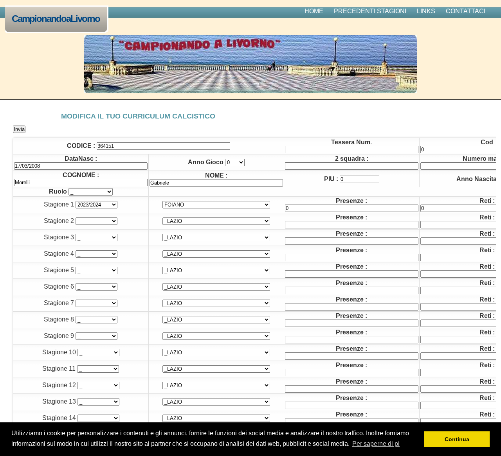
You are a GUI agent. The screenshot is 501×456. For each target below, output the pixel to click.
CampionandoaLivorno (56, 18)
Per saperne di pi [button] (376, 443)
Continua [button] (457, 439)
